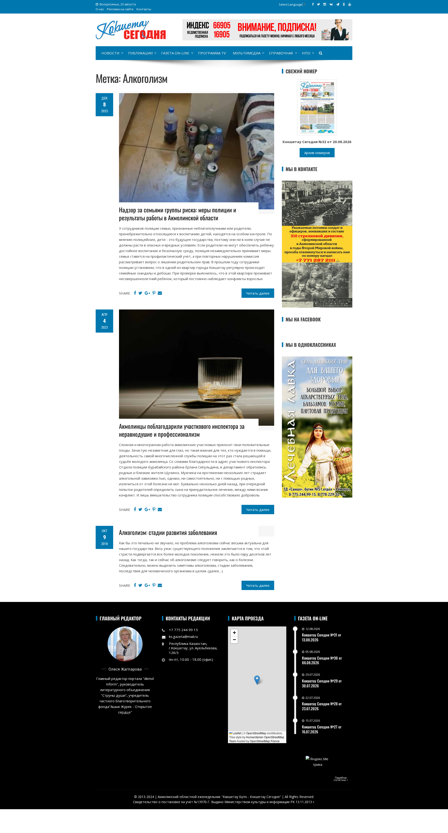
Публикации (140, 53)
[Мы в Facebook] (313, 4)
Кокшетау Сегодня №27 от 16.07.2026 (321, 729)
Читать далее (258, 293)
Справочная (281, 53)
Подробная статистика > (341, 779)
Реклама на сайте (120, 9)
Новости (110, 53)
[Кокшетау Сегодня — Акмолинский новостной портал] (131, 29)
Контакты (143, 9)
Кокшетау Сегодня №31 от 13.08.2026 (321, 637)
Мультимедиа (246, 53)
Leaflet (236, 733)
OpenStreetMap (256, 733)
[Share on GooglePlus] (147, 293)
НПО (306, 53)
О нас (100, 9)
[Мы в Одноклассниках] (343, 4)
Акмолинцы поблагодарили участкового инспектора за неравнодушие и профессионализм (182, 430)
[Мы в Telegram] (338, 4)
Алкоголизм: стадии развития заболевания (168, 532)
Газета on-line (175, 53)
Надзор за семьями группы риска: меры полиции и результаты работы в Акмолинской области (177, 213)
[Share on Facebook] (135, 293)
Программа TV (212, 53)
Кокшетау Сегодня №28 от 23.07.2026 (322, 706)
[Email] (160, 293)
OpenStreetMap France (265, 741)
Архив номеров (317, 152)
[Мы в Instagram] (324, 4)
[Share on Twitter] (140, 293)
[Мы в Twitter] (318, 4)
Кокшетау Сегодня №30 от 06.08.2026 (322, 660)
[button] (257, 680)
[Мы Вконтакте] (331, 4)
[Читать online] (317, 107)
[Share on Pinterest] (154, 293)
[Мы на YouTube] (349, 4)
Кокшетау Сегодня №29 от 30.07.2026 (322, 683)
